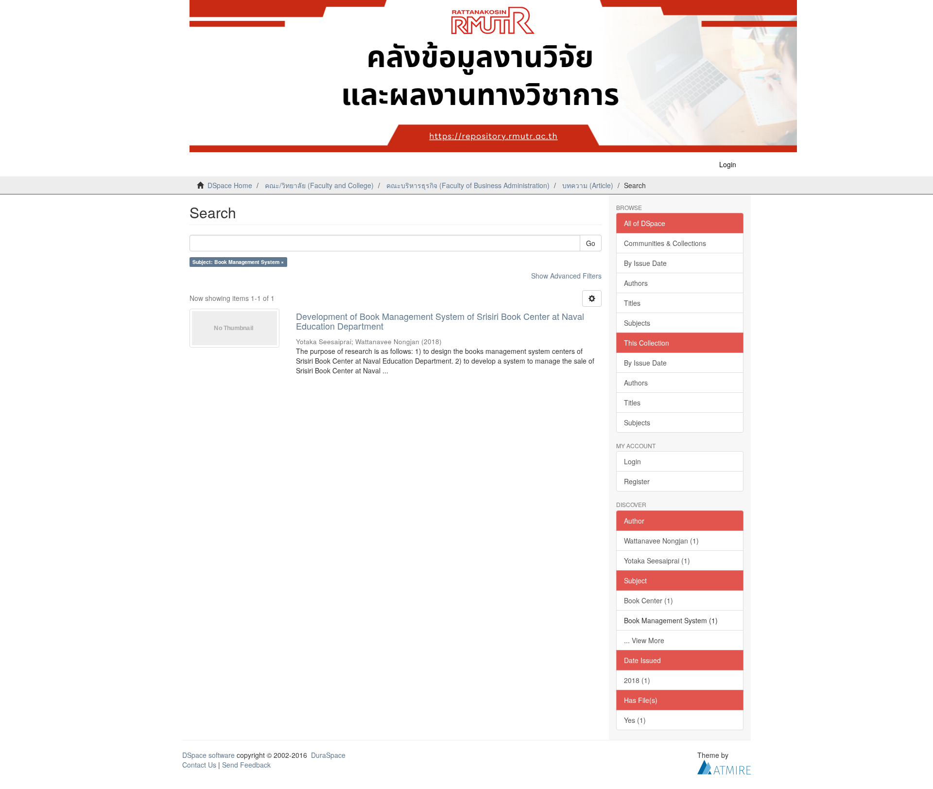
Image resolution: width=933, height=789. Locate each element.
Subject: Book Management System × (238, 261)
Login (632, 461)
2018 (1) (637, 680)
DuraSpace (328, 755)
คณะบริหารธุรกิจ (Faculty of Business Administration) (468, 185)
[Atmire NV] (724, 766)
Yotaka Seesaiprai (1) (657, 560)
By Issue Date (645, 263)
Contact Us (199, 765)
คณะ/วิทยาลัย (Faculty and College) (319, 185)
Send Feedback (246, 765)
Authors (636, 283)
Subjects (637, 323)
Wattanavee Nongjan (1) (661, 540)
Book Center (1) (648, 600)
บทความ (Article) (587, 185)
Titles (632, 303)
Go (590, 243)
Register (637, 481)
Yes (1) (635, 720)
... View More (644, 640)
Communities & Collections (665, 243)
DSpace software (208, 755)
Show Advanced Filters (566, 276)
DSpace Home (229, 185)
